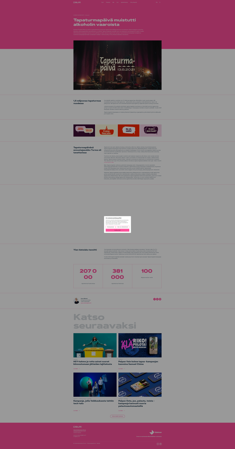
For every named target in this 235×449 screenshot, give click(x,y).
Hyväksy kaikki (117, 230)
